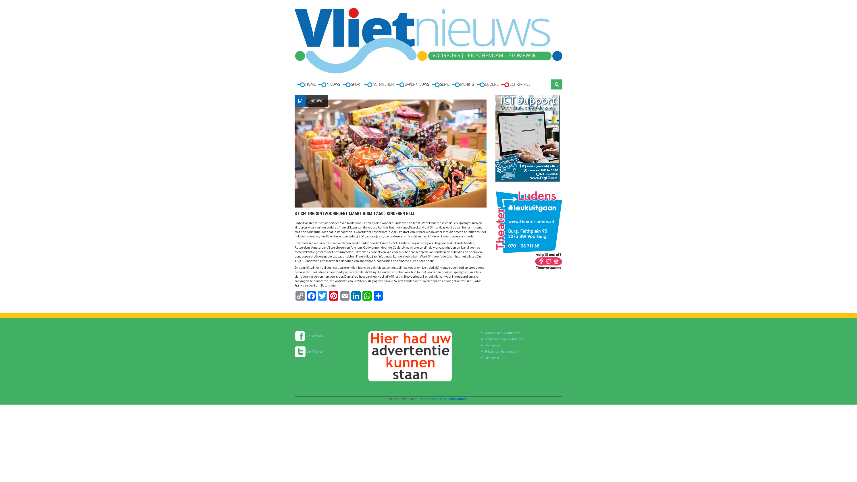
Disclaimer (492, 357)
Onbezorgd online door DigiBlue (444, 399)
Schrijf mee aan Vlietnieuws (504, 339)
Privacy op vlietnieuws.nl (502, 351)
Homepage (492, 345)
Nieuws (316, 101)
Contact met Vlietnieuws (502, 332)
